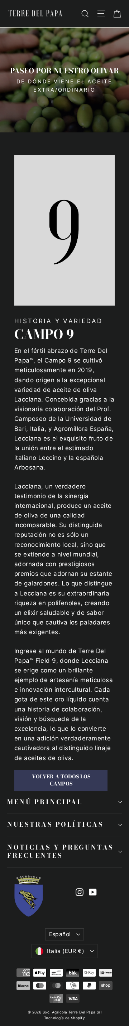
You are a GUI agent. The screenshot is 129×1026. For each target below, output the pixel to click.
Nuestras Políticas (55, 824)
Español (60, 934)
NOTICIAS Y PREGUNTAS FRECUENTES (60, 851)
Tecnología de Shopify (64, 1018)
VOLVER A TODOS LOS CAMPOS (61, 780)
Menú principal (44, 802)
